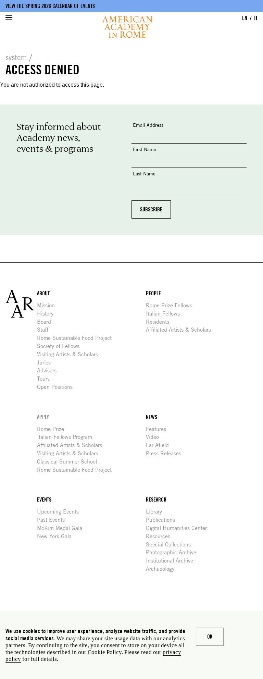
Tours (46, 378)
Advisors (49, 370)
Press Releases (166, 453)
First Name (144, 149)
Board (46, 322)
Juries (46, 362)
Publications (163, 520)
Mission (48, 305)
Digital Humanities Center (179, 528)
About (43, 293)
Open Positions (57, 387)
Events (44, 499)
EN (244, 18)
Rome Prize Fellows (171, 305)
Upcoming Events (60, 511)
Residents (160, 322)
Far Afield (160, 445)
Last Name (144, 173)
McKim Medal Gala (62, 528)
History (47, 313)
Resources (160, 536)
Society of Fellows (60, 346)
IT (256, 18)
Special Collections (171, 544)
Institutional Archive (172, 560)
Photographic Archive (173, 552)
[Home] (127, 27)
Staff (45, 329)
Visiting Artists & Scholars (70, 354)
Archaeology (162, 569)
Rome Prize (53, 429)
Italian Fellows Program (67, 437)
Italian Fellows (165, 313)
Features (158, 429)
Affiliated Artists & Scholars (181, 329)
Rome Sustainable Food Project (77, 338)
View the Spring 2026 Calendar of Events (50, 6)
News (151, 417)
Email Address (148, 125)
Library (156, 511)
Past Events (53, 520)
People (153, 293)
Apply (43, 417)
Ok (209, 636)
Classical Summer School (69, 461)
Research (156, 499)
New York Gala (57, 536)
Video (155, 437)
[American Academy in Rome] (21, 304)
